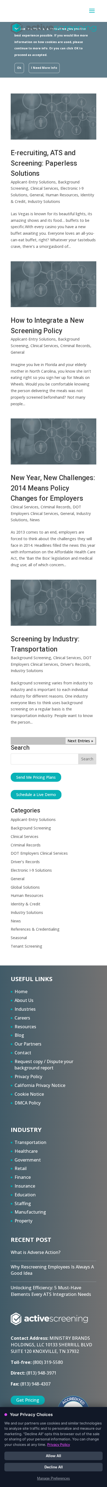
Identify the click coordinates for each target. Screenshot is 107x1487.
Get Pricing (27, 1400)
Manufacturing (30, 1212)
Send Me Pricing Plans (36, 777)
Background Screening (31, 657)
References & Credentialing (35, 929)
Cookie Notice (29, 1094)
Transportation (30, 1142)
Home (21, 991)
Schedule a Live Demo (36, 794)
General (36, 194)
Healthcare (26, 1151)
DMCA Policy (28, 1103)
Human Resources (62, 194)
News (35, 519)
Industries (25, 1009)
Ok (19, 68)
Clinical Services (44, 188)
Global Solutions (25, 887)
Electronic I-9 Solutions (31, 870)
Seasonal (19, 937)
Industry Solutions (44, 201)
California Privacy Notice (40, 1085)
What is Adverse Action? (35, 1252)
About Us (24, 1000)
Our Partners (28, 1044)
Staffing (23, 1203)
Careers (22, 1018)
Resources (25, 1027)
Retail (21, 1168)
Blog (19, 1035)
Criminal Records (75, 345)
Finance (23, 1177)
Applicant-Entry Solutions (33, 182)
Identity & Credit (25, 904)
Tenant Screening (26, 946)
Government (28, 1160)
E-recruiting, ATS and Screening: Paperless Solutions (44, 163)
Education (25, 1195)
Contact (23, 1053)
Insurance (25, 1186)
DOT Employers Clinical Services (39, 853)
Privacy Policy (28, 1077)
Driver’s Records (74, 664)
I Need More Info (44, 68)
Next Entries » (80, 740)
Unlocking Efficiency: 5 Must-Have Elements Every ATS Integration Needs (51, 1291)
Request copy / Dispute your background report (44, 1064)
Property (23, 1221)
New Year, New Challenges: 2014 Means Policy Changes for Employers (53, 488)
